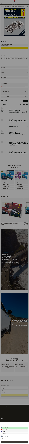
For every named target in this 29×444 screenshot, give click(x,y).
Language (2, 438)
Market (1, 435)
